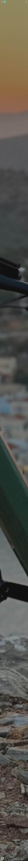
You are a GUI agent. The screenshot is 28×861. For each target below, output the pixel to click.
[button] (1, 2)
